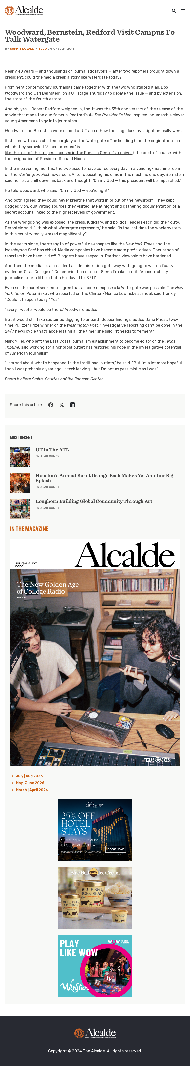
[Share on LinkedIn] (72, 405)
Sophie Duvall (22, 48)
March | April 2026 (32, 790)
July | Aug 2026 (29, 776)
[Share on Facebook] (51, 405)
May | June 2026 (30, 783)
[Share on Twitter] (62, 405)
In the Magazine (29, 529)
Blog (42, 48)
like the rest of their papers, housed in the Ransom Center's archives (68, 152)
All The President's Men (110, 115)
